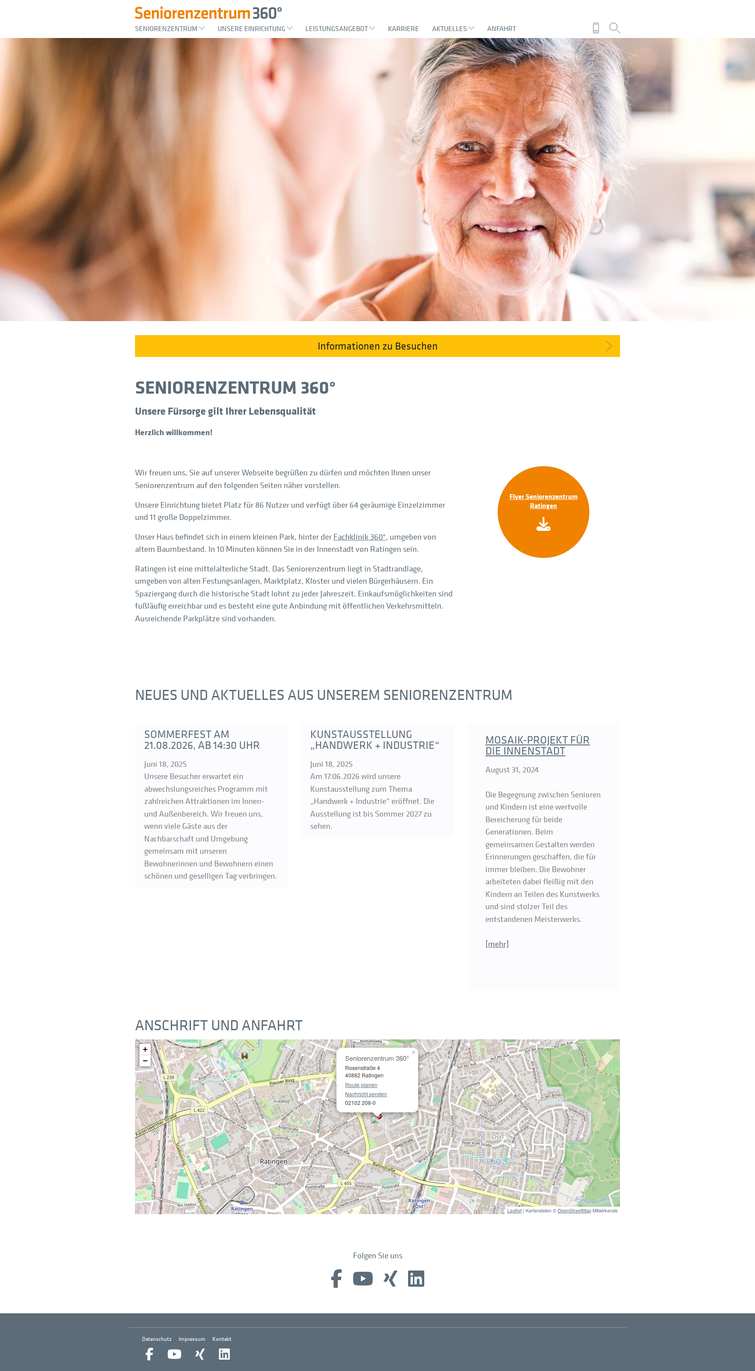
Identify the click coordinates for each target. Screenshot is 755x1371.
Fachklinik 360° (359, 536)
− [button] (145, 1060)
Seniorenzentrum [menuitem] (166, 28)
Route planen (361, 1084)
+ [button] (145, 1049)
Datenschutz (157, 1339)
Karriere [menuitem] (403, 28)
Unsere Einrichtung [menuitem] (251, 28)
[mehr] (497, 943)
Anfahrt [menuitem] (501, 28)
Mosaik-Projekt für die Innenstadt (537, 745)
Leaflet (514, 1210)
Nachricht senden (366, 1093)
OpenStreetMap (574, 1210)
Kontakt (222, 1339)
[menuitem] (598, 28)
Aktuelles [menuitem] (449, 28)
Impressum (192, 1339)
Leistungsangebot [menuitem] (336, 28)
